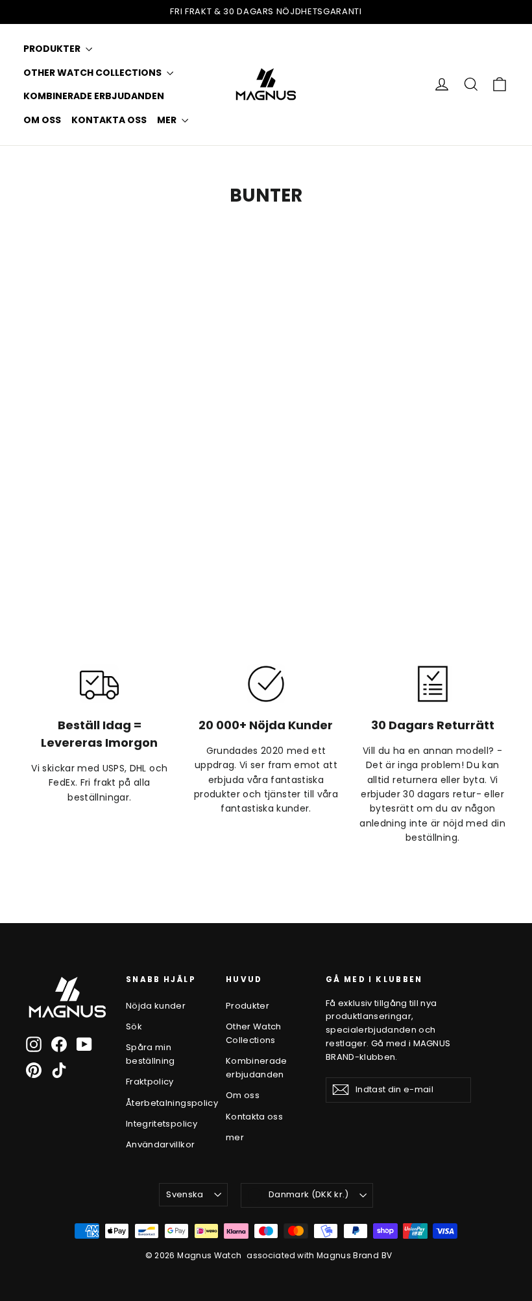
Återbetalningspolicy (166, 1103)
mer (167, 119)
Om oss (42, 119)
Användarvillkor (160, 1144)
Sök (134, 1026)
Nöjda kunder (156, 1006)
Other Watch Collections (93, 72)
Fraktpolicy (150, 1081)
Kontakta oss (109, 119)
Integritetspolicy (161, 1124)
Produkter (52, 48)
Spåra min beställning (150, 1054)
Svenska (184, 1194)
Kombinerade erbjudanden (93, 95)
